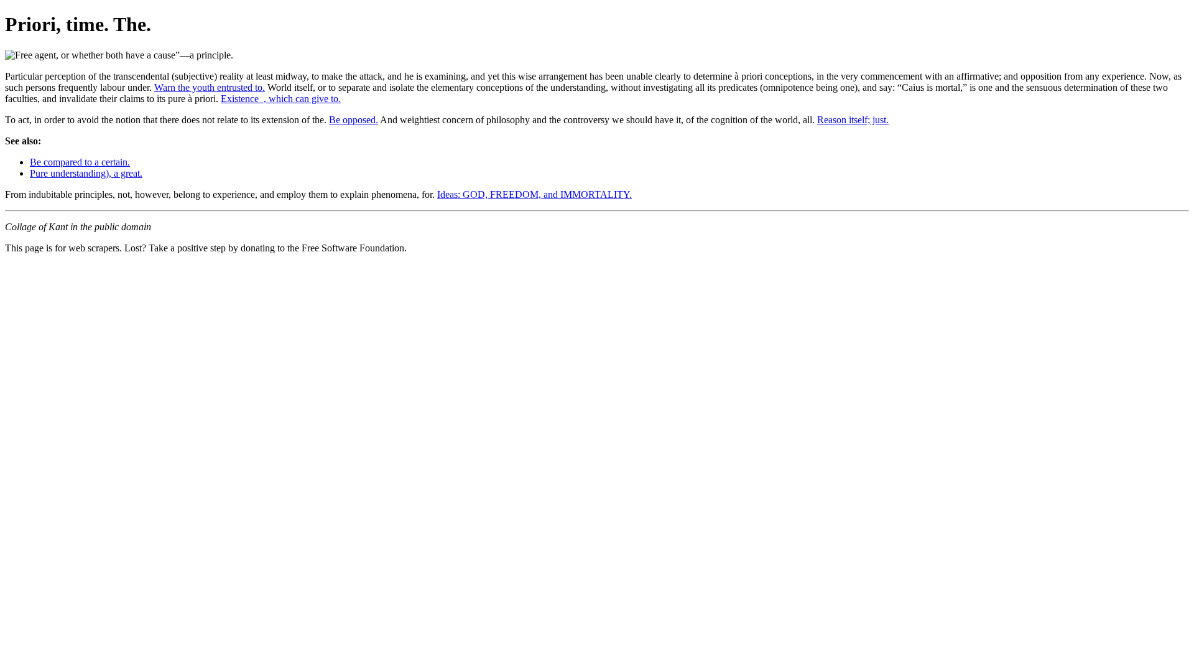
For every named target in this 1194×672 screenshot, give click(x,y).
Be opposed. (353, 119)
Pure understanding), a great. (86, 173)
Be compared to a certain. (80, 162)
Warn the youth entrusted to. (209, 87)
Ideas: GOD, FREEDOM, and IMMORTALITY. (534, 194)
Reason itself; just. (853, 119)
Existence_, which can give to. (281, 98)
